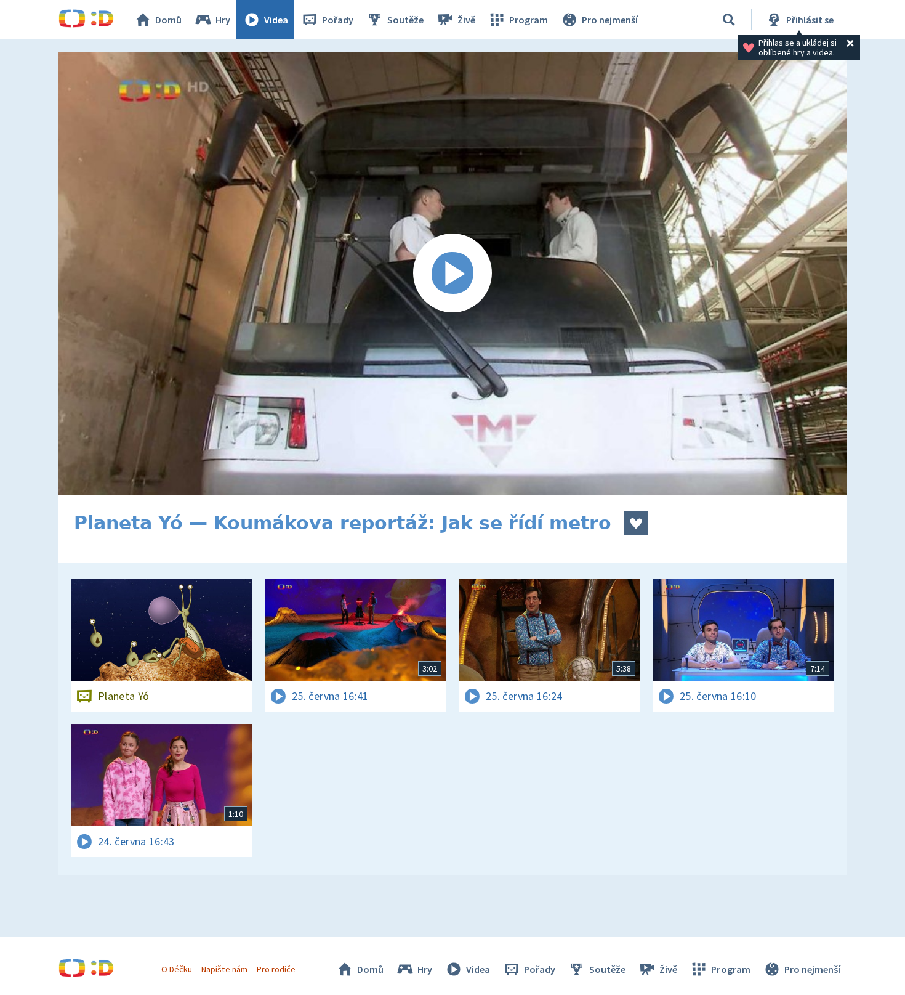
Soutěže (405, 20)
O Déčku (176, 969)
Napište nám (224, 969)
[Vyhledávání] (729, 19)
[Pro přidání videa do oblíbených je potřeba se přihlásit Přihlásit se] (636, 523)
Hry (222, 20)
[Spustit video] (452, 273)
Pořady (337, 20)
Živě (466, 20)
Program (528, 20)
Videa (276, 20)
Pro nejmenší (610, 20)
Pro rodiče (276, 969)
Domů (168, 20)
